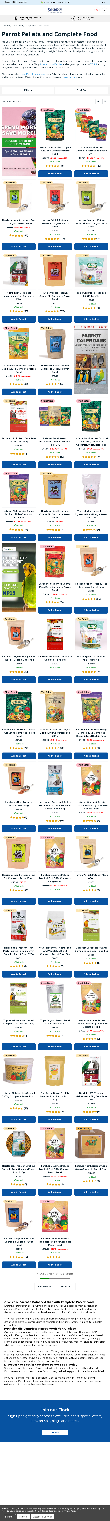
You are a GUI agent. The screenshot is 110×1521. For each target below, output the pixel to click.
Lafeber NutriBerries (51, 64)
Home (7, 25)
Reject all (23, 1516)
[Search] (97, 11)
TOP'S (93, 64)
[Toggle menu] (3, 9)
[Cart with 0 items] (104, 11)
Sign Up (55, 1432)
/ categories (29, 25)
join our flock (87, 1381)
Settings (9, 1516)
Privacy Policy (70, 1511)
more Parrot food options (33, 74)
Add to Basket (55, 174)
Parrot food (41, 1368)
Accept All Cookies (42, 1516)
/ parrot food (16, 25)
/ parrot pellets (42, 25)
